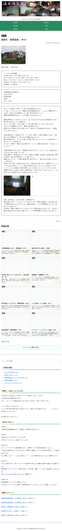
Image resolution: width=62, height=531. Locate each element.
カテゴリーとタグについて (13, 383)
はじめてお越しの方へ (12, 372)
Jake (22, 507)
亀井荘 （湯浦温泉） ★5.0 (10, 507)
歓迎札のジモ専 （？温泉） (10, 511)
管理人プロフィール (11, 375)
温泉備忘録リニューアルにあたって (16, 377)
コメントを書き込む (31, 347)
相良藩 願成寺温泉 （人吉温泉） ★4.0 (13, 498)
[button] (59, 361)
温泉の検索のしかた (11, 380)
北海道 (4, 35)
